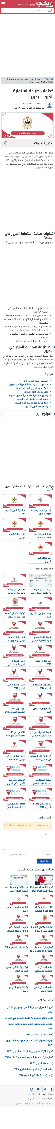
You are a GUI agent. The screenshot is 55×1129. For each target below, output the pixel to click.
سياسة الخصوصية (46, 1094)
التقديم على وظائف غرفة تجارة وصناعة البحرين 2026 (30, 1026)
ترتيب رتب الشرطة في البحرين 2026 (35, 1075)
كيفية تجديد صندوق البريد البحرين (32, 399)
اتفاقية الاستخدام (46, 1098)
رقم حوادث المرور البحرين (36, 406)
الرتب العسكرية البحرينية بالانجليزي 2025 (33, 1069)
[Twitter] (44, 1089)
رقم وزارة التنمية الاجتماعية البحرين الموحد (28, 395)
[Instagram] (31, 1089)
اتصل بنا (31, 1098)
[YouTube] (38, 1089)
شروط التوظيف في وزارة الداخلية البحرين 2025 (30, 1051)
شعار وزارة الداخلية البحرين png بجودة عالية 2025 (29, 1057)
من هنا (37, 312)
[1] (6, 241)
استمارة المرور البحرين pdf (36, 381)
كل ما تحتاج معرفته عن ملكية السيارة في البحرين (29, 1018)
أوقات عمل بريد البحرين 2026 (39, 1034)
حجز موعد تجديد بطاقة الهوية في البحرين (28, 384)
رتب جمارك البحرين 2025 (41, 1063)
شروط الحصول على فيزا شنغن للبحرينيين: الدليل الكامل (30, 1009)
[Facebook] (51, 1089)
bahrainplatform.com (44, 360)
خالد (24, 104)
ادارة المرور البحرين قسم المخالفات (32, 388)
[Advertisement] (27, 46)
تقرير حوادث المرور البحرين (36, 392)
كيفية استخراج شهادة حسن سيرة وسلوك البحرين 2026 (29, 1042)
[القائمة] (3, 3)
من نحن (31, 1094)
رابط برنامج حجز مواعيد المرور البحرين (31, 403)
